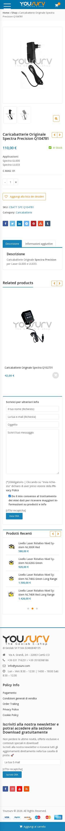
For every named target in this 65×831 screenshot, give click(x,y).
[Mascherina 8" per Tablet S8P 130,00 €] (59, 135)
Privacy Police (11, 709)
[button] (59, 121)
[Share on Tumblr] (47, 223)
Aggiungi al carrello (35, 826)
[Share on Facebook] (5, 223)
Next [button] (55, 64)
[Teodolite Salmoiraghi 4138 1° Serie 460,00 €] (54, 135)
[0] (56, 5)
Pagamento (9, 692)
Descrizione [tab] (12, 243)
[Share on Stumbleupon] (40, 223)
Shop (14, 12)
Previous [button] (9, 64)
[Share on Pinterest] (33, 223)
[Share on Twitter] (12, 223)
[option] (32, 65)
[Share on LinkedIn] (19, 223)
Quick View (34, 367)
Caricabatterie (24, 212)
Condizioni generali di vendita (20, 698)
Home (6, 12)
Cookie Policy (10, 715)
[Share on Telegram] (26, 223)
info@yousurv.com (19, 666)
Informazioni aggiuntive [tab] (39, 243)
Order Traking (11, 703)
